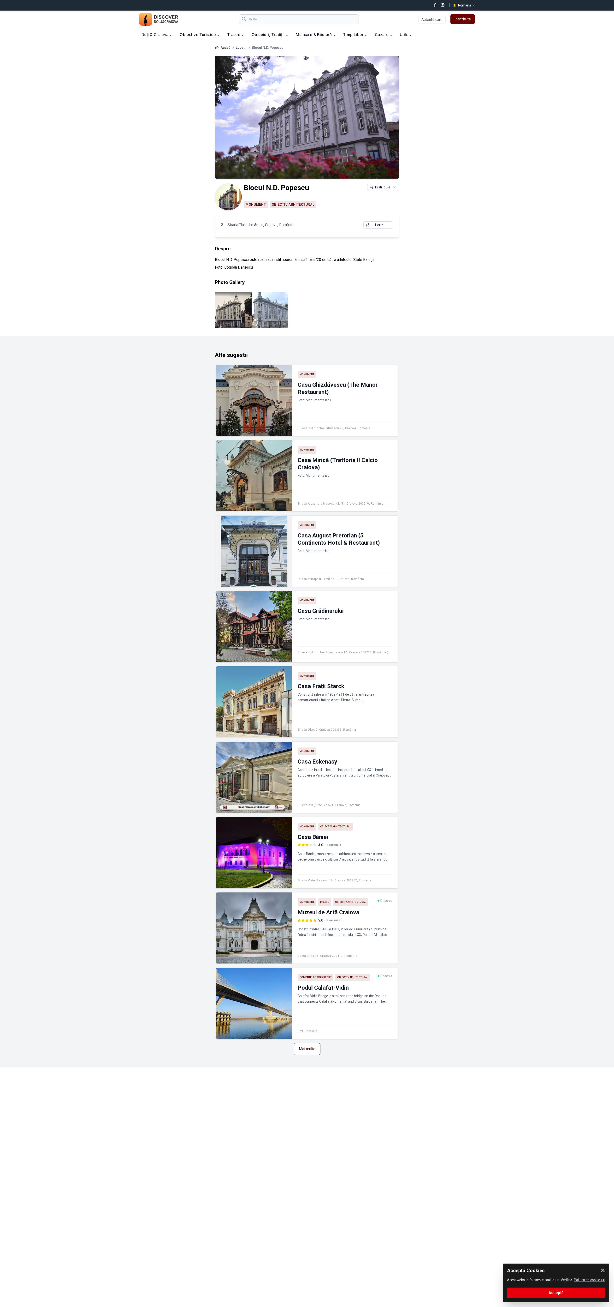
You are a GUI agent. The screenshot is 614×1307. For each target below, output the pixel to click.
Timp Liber (354, 34)
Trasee (234, 34)
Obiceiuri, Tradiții (269, 34)
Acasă (225, 47)
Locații (241, 47)
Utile (404, 34)
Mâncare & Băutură (314, 34)
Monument (256, 204)
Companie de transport (316, 977)
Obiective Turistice (198, 34)
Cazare (382, 34)
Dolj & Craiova (156, 34)
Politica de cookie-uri (589, 1280)
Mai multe (307, 1049)
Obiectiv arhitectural (293, 204)
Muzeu (325, 902)
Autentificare (432, 19)
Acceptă (556, 1292)
